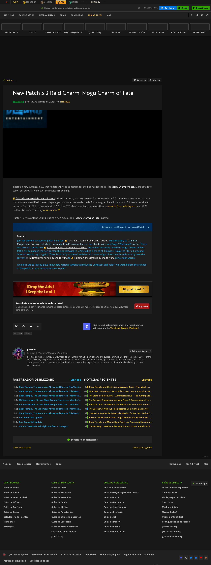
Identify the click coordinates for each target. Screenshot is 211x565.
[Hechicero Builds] (171, 531)
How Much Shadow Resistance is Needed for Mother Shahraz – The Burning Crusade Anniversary (120, 413)
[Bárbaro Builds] (170, 507)
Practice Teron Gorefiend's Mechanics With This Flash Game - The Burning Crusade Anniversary (120, 404)
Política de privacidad (15, 560)
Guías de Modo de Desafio (64, 526)
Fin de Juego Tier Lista (173, 497)
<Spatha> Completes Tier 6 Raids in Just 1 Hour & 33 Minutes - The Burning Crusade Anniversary (120, 391)
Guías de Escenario (61, 521)
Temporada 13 (169, 492)
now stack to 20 (51, 210)
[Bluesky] (16, 326)
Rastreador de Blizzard (113, 227)
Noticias (9, 15)
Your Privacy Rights (110, 554)
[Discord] (181, 558)
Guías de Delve (11, 492)
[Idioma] (207, 15)
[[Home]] (19, 7)
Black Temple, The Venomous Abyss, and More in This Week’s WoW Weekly (50, 395)
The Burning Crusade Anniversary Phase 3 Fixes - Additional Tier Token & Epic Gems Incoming (120, 426)
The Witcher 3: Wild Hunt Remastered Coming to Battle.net (118, 409)
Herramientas (43, 464)
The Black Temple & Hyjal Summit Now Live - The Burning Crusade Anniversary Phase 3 (120, 395)
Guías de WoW (11, 482)
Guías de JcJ (110, 516)
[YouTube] (201, 558)
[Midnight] (9, 526)
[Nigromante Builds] (172, 516)
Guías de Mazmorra (61, 497)
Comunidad (77, 15)
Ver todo (76, 380)
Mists (75, 2)
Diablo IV (98, 2)
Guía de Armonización (115, 487)
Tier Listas (9, 521)
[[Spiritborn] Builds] (172, 536)
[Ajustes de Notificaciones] (197, 15)
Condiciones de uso (39, 560)
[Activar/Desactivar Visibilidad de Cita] (148, 227)
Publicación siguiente (142, 447)
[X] (186, 558)
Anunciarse (90, 554)
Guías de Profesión (13, 507)
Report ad (205, 456)
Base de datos (26, 15)
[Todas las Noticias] (6, 2)
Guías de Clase (11, 487)
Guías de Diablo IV (172, 482)
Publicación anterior (22, 447)
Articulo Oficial (136, 227)
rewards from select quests (122, 206)
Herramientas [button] (47, 15)
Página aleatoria (132, 554)
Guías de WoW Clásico (116, 482)
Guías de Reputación (62, 512)
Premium (149, 554)
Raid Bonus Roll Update (30, 417)
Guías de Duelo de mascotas (66, 516)
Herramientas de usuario (44, 554)
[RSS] (206, 558)
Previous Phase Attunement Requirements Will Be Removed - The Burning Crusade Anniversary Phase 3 (120, 417)
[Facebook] (23, 326)
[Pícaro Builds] (169, 526)
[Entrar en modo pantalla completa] (192, 15)
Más (206, 464)
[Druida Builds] (169, 512)
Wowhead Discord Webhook (124, 328)
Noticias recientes (100, 379)
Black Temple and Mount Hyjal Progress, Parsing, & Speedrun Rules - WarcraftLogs (120, 422)
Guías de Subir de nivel (15, 497)
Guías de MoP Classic (62, 482)
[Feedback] (202, 15)
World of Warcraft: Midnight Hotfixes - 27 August (43, 426)
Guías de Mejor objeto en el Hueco (121, 492)
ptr (21, 333)
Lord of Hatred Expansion (175, 487)
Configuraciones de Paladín (176, 521)
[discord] (86, 326)
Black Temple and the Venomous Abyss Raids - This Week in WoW (120, 387)
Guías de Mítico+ (12, 502)
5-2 (15, 333)
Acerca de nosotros (71, 554)
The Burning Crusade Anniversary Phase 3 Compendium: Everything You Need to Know (120, 400)
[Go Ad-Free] (95, 15)
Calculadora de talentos (16, 516)
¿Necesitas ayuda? (18, 554)
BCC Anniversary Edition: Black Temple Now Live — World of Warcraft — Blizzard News (50, 400)
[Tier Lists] (57, 536)
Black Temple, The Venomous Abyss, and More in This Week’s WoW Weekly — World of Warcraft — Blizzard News (50, 387)
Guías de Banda (12, 512)
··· (83, 2)
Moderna (31, 2)
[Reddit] (30, 326)
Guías (63, 15)
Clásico (48, 2)
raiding (28, 333)
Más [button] (109, 15)
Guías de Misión (59, 507)
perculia (65, 102)
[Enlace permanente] (37, 326)
